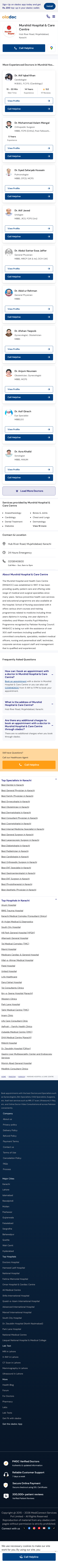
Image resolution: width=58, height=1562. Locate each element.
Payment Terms (11, 1141)
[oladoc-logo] (9, 16)
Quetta (5, 1240)
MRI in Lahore (9, 1351)
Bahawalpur (8, 1234)
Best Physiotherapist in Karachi (16, 884)
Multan (5, 1206)
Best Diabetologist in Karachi (15, 845)
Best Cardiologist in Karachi (15, 856)
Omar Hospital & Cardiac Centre (18, 1284)
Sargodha (7, 1228)
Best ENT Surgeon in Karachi (15, 878)
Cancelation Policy (12, 1158)
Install (50, 6)
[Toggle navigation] (54, 16)
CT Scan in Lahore (11, 1362)
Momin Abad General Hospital (16, 1063)
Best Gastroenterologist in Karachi (18, 873)
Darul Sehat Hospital (11, 982)
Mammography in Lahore (15, 1368)
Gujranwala (8, 1217)
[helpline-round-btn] (47, 16)
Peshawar (7, 1212)
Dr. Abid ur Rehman (26, 290)
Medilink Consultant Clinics (14, 1068)
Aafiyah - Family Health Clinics (16, 1026)
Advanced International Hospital (18, 1307)
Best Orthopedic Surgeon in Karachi (19, 862)
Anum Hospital (8, 905)
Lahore (5, 1189)
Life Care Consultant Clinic (14, 1021)
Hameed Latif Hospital (13, 1268)
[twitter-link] (24, 1528)
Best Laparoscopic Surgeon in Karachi (20, 840)
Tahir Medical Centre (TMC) (15, 1009)
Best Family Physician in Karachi (17, 796)
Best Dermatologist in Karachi (16, 812)
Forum (5, 1390)
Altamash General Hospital (14, 938)
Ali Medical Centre (11, 1290)
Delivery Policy (10, 1130)
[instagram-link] (34, 1528)
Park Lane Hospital (10, 1004)
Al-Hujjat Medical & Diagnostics (17, 921)
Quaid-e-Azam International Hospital (21, 1301)
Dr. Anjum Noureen (26, 371)
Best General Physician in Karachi (18, 790)
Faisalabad (7, 1223)
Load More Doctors (31, 491)
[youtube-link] (39, 1528)
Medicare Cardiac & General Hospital (20, 954)
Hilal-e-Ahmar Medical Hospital (17, 960)
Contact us (8, 1147)
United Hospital (9, 971)
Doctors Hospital (10, 1262)
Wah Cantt (7, 1245)
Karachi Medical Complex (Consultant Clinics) (24, 916)
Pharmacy (7, 1401)
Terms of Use (9, 1152)
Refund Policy (10, 1136)
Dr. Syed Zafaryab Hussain (30, 170)
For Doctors (8, 1396)
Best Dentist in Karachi (12, 785)
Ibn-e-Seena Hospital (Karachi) (17, 993)
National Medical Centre (14, 1335)
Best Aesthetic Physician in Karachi (18, 889)
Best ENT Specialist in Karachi (16, 867)
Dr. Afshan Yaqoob (25, 330)
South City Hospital (11, 927)
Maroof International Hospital (16, 1312)
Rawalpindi (7, 1201)
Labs (4, 1407)
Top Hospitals (9, 1256)
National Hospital (10, 1273)
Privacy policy (10, 1124)
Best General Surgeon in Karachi (17, 834)
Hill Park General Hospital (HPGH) (18, 932)
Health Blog (8, 1385)
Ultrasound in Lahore (12, 1373)
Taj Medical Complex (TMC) (15, 943)
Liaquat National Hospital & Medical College (24, 1340)
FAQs (5, 1163)
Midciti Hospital (9, 1043)
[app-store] (16, 1433)
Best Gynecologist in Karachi (15, 801)
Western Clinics (9, 998)
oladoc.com (48, 1520)
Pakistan (12, 1077)
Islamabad (7, 1195)
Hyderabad (8, 1251)
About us (7, 1119)
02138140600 (12, 687)
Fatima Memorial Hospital (15, 1279)
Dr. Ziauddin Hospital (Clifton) (16, 1048)
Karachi (21, 1077)
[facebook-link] (29, 1528)
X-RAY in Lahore (10, 1357)
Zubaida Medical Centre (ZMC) (16, 1032)
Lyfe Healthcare (9, 976)
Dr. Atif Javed (22, 210)
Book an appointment (15, 681)
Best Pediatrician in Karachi (14, 851)
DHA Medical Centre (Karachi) (16, 1037)
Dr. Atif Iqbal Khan (25, 75)
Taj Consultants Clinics (12, 987)
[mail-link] (44, 1528)
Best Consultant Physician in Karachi (19, 818)
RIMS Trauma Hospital (12, 910)
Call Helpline (26, 48)
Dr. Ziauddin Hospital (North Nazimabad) (22, 1323)
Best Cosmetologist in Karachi (16, 823)
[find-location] (51, 48)
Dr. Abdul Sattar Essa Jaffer (31, 250)
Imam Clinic (7, 1015)
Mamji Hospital (8, 949)
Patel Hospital (8, 965)
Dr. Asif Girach (23, 411)
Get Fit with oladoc (11, 1418)
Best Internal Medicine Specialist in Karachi (22, 829)
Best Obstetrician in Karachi (15, 807)
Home (3, 1077)
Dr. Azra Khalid (23, 451)
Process (7, 1169)
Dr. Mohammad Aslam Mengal (32, 122)
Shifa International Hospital (15, 1295)
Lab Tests (7, 1413)
